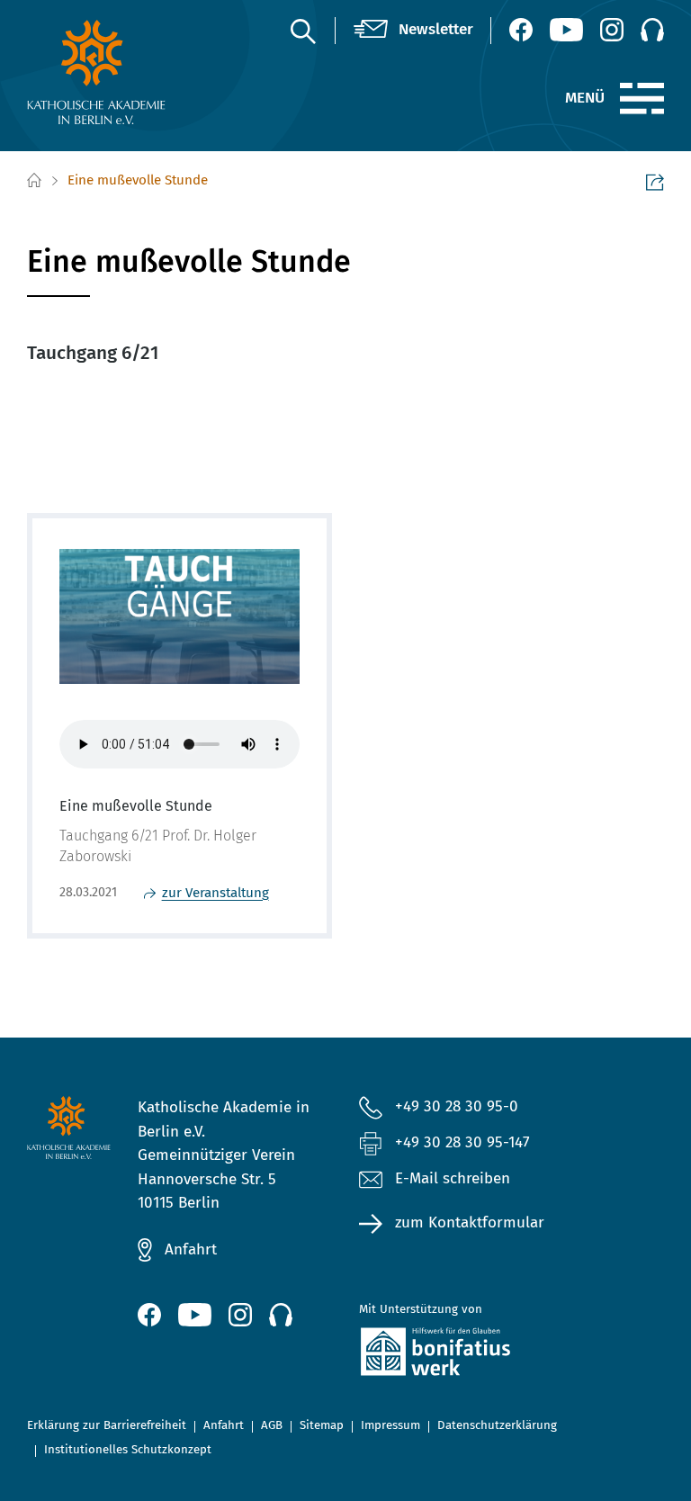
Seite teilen (655, 182)
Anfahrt (191, 1249)
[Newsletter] (413, 30)
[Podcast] (652, 29)
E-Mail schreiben (452, 1178)
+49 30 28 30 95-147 (462, 1142)
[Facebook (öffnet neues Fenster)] (521, 29)
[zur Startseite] (96, 72)
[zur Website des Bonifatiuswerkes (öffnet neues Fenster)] (456, 1355)
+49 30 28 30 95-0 (456, 1106)
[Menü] (642, 99)
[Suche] (302, 30)
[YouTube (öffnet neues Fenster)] (566, 29)
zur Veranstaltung (215, 893)
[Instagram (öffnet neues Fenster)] (612, 29)
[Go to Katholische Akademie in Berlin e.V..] (33, 181)
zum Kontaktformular (469, 1222)
